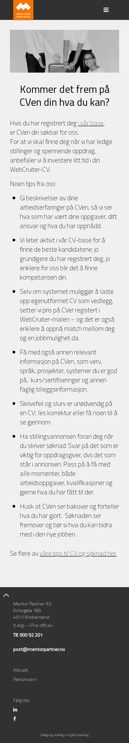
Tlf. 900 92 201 (28, 635)
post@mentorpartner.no (39, 649)
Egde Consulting (78, 734)
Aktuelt (20, 670)
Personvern (25, 679)
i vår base (91, 123)
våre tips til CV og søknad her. (78, 553)
